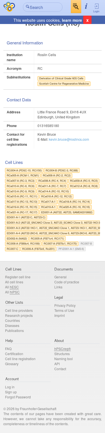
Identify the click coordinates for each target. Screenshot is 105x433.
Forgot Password (18, 396)
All (12, 286)
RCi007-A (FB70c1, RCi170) (60, 243)
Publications (14, 330)
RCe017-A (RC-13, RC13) (22, 202)
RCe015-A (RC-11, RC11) (22, 196)
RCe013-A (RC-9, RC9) (20, 191)
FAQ (8, 348)
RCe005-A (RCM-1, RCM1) (23, 175)
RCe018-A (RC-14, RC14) (74, 202)
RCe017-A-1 (48, 202)
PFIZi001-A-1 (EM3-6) (71, 249)
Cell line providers (19, 310)
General (60, 276)
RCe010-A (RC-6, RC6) (20, 186)
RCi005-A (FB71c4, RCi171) (47, 238)
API (57, 363)
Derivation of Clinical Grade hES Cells (61, 78)
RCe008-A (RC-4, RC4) (52, 181)
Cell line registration (20, 358)
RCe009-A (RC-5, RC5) (84, 181)
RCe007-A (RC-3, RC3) (20, 181)
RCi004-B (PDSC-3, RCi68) (62, 170)
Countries (12, 320)
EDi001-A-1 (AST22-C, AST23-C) (26, 217)
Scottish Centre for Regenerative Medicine (64, 83)
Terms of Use (64, 310)
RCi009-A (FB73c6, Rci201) (38, 249)
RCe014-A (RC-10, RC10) (53, 191)
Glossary (11, 363)
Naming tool (63, 358)
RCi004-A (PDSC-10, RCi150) (24, 170)
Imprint (59, 315)
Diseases (12, 325)
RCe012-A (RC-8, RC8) (84, 186)
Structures (62, 353)
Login (96, 11)
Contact (60, 368)
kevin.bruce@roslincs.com (69, 139)
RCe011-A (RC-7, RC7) (52, 186)
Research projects (19, 315)
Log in (10, 386)
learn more (72, 20)
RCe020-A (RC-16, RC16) (74, 207)
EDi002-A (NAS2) (17, 238)
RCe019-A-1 (48, 207)
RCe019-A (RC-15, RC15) (22, 207)
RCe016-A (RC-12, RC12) (56, 196)
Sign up (11, 391)
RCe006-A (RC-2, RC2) (57, 175)
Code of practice (66, 281)
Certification (14, 353)
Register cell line (18, 276)
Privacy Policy (65, 305)
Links (58, 286)
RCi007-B (86, 243)
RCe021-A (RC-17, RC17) (22, 212)
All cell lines (14, 281)
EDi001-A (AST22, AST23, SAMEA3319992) (66, 212)
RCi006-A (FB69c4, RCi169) (23, 243)
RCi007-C (12, 249)
